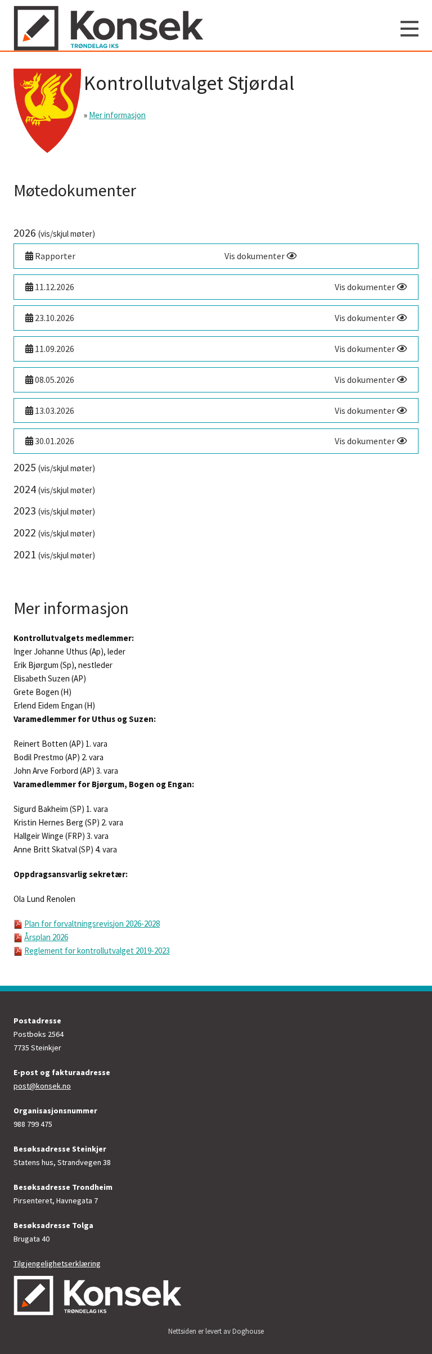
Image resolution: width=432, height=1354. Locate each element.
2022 (54, 532)
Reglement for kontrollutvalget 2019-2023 (97, 950)
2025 (54, 467)
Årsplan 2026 (46, 937)
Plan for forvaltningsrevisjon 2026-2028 (92, 923)
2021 (54, 554)
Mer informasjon (117, 115)
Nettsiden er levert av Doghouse (216, 1331)
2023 (54, 510)
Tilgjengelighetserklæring (57, 1263)
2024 (54, 489)
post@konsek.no (42, 1086)
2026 (54, 232)
